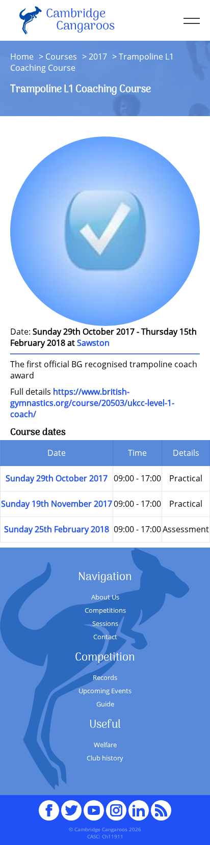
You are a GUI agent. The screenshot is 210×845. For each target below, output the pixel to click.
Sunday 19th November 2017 (56, 503)
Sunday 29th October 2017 (57, 478)
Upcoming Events (105, 690)
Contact (105, 636)
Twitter (71, 805)
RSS (161, 805)
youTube (94, 805)
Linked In (138, 810)
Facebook (49, 805)
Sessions (105, 623)
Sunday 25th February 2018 (56, 529)
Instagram (116, 805)
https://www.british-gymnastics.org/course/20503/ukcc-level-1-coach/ (92, 403)
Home (22, 56)
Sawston (93, 342)
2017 (98, 56)
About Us (105, 597)
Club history (105, 757)
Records (105, 677)
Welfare (105, 744)
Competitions (105, 610)
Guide (105, 703)
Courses (61, 56)
